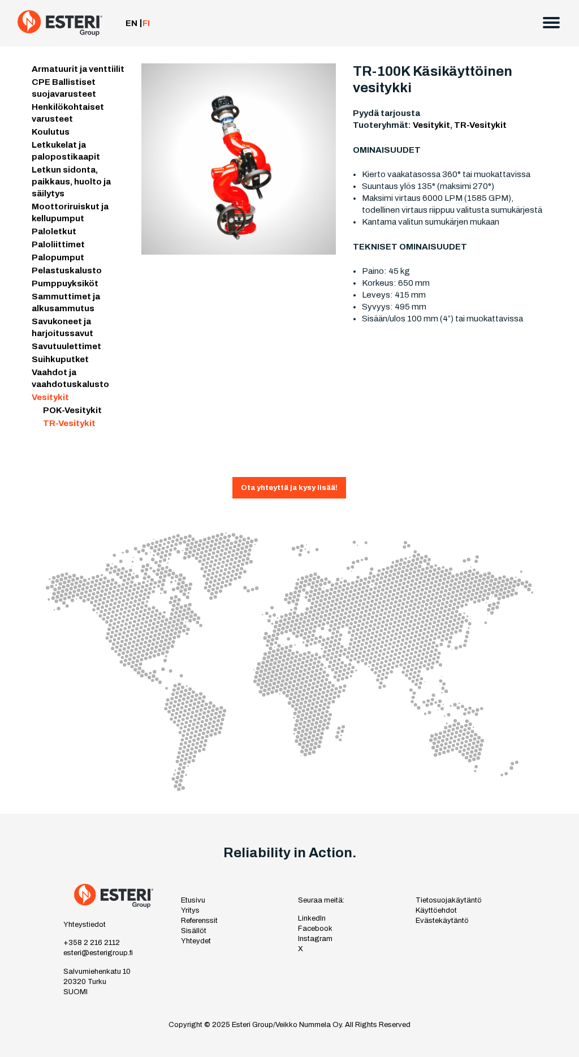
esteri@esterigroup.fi (98, 953)
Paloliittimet (58, 244)
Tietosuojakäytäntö (449, 900)
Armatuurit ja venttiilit (78, 69)
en (131, 23)
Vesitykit (50, 397)
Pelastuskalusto (67, 270)
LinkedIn (312, 918)
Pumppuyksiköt (65, 283)
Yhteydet (196, 941)
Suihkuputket (60, 359)
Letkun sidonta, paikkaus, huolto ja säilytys (71, 181)
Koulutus (51, 131)
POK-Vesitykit (72, 410)
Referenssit (199, 921)
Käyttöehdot (436, 910)
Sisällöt (193, 931)
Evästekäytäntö (442, 921)
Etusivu (193, 900)
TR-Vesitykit (69, 423)
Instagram (315, 939)
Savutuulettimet (66, 346)
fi (146, 23)
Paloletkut (54, 231)
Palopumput (58, 257)
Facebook (315, 929)
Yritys (190, 910)
